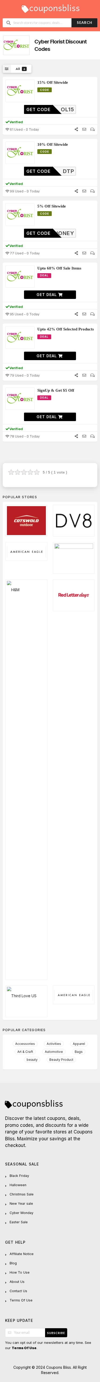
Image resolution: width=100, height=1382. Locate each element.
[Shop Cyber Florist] (16, 45)
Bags (79, 1052)
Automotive (54, 1052)
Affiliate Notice (22, 1254)
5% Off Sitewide (51, 206)
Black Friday (19, 1176)
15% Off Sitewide (52, 82)
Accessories (25, 1044)
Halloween (18, 1185)
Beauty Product (61, 1060)
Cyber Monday (21, 1213)
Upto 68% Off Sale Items (59, 268)
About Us (17, 1282)
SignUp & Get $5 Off (55, 390)
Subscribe (56, 1333)
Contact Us (18, 1291)
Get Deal (47, 294)
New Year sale (21, 1204)
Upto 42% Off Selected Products (65, 329)
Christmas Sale (22, 1194)
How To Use (20, 1272)
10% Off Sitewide (52, 144)
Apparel (79, 1044)
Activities (54, 1044)
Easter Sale (19, 1222)
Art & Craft (25, 1052)
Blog (13, 1263)
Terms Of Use (21, 1300)
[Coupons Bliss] (50, 7)
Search (84, 22)
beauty (32, 1060)
